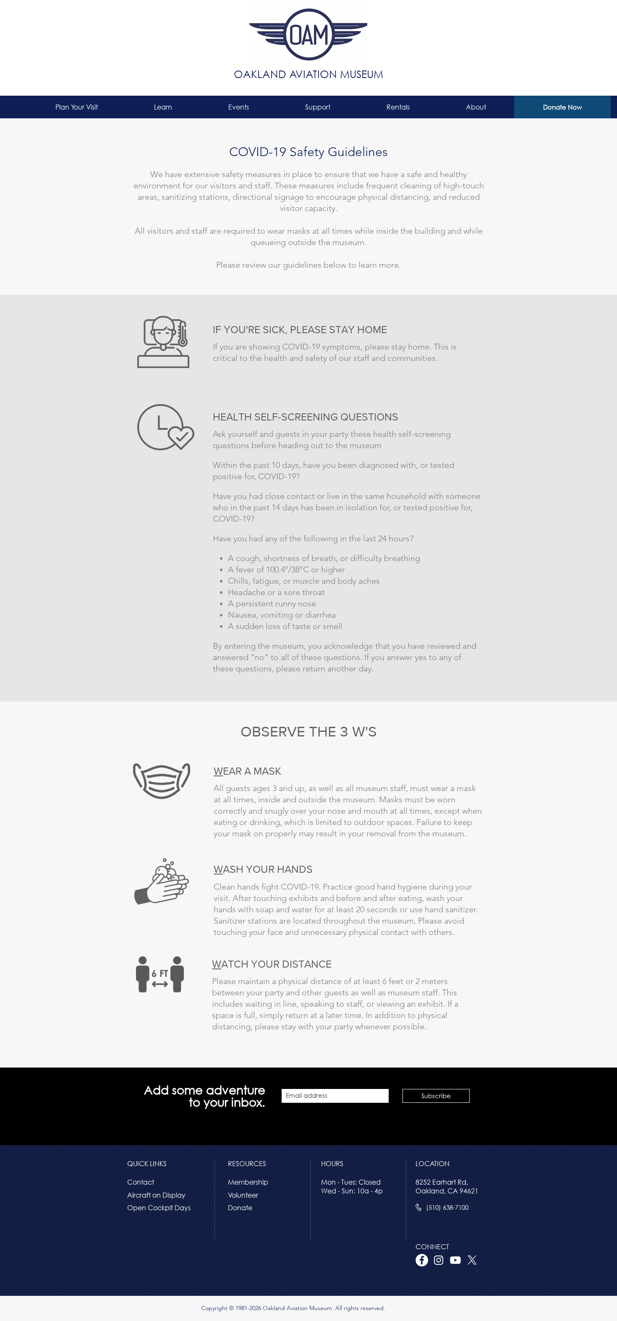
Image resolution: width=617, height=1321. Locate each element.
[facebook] (422, 1260)
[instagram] (438, 1260)
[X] (472, 1260)
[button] (76, 107)
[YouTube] (455, 1260)
